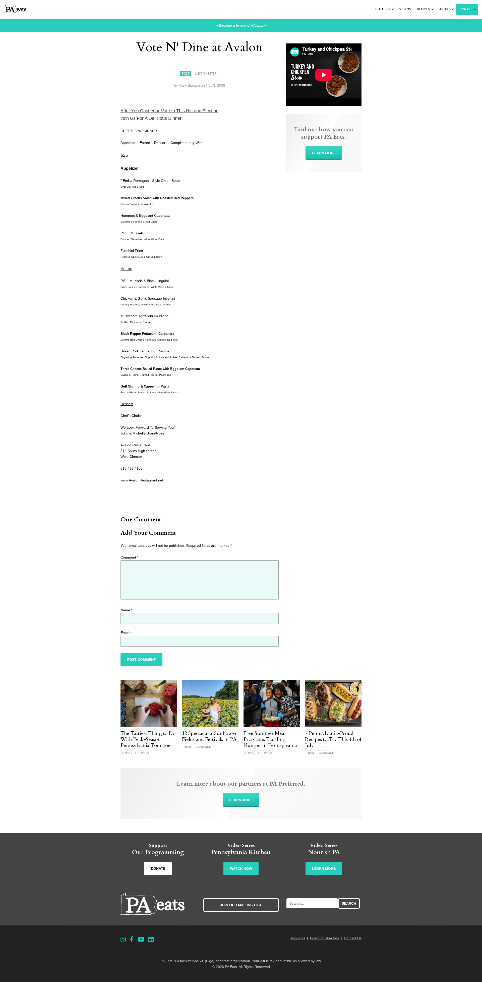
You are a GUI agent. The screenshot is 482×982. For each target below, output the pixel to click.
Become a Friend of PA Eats (241, 25)
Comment (129, 557)
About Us (297, 938)
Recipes (423, 9)
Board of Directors (324, 938)
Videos (405, 9)
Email (126, 633)
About (444, 9)
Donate (465, 9)
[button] (393, 9)
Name (126, 610)
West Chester (205, 73)
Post (186, 73)
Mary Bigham (189, 85)
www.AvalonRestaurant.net (141, 480)
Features (382, 9)
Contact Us (353, 938)
